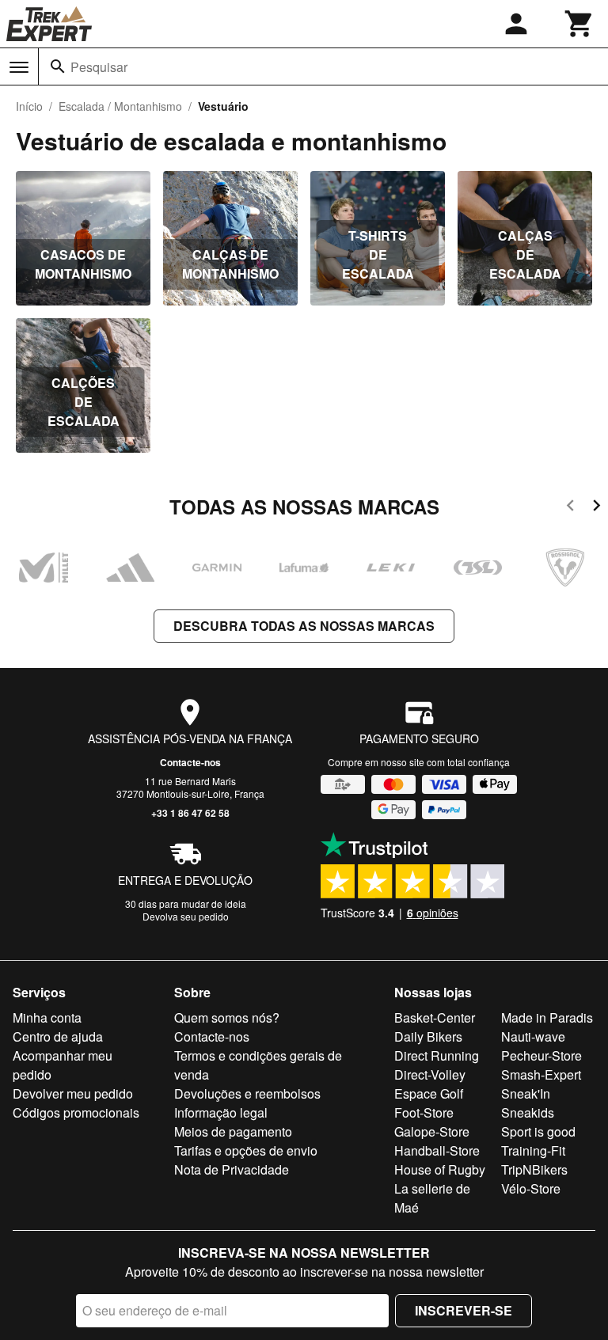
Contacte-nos (190, 762)
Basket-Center (434, 1017)
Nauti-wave (533, 1036)
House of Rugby (439, 1169)
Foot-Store (424, 1112)
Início (29, 106)
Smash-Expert (541, 1074)
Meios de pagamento (233, 1131)
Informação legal (221, 1112)
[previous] (570, 508)
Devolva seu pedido (185, 916)
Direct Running (436, 1055)
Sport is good (538, 1131)
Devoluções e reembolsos (247, 1093)
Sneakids (527, 1112)
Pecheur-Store (541, 1055)
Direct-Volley (430, 1074)
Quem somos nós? (226, 1017)
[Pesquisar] (57, 66)
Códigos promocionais (76, 1112)
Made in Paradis (547, 1017)
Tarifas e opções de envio (245, 1150)
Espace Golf (428, 1093)
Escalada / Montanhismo (120, 106)
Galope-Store (431, 1131)
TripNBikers (534, 1169)
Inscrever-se (463, 1310)
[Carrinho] (579, 24)
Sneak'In (525, 1093)
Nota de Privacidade (231, 1169)
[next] (596, 508)
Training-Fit (533, 1150)
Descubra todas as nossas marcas (304, 626)
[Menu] (19, 67)
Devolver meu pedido (73, 1093)
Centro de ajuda (58, 1036)
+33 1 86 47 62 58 (190, 813)
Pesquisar (98, 67)
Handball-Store (437, 1150)
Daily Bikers (428, 1036)
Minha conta (47, 1017)
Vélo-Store (530, 1188)
